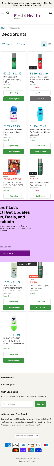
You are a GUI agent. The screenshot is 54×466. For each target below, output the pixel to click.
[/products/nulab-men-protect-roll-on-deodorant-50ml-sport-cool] (40, 114)
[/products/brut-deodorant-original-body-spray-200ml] (14, 61)
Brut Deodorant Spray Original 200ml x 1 (39, 287)
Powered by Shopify (27, 461)
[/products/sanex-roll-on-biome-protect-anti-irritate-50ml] (14, 114)
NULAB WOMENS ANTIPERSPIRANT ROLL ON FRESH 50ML (13, 341)
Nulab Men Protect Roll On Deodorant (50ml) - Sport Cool (40, 132)
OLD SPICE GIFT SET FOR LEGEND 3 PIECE (13, 184)
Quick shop (13, 93)
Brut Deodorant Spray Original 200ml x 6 (39, 184)
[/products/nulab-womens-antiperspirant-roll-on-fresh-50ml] (14, 322)
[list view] (50, 44)
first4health (7, 84)
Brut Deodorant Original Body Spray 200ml (12, 79)
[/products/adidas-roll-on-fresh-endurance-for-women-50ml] (14, 270)
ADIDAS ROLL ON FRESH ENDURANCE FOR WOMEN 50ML (12, 288)
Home (4, 28)
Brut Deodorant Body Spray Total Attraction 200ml (39, 79)
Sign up (40, 404)
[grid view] (44, 44)
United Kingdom (25, 435)
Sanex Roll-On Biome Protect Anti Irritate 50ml (12, 132)
